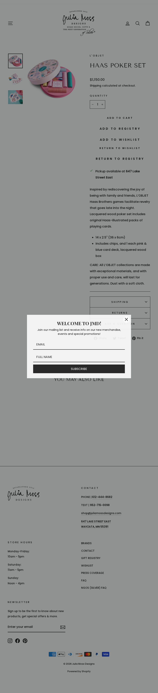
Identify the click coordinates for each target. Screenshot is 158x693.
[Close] (126, 319)
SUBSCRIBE (79, 369)
